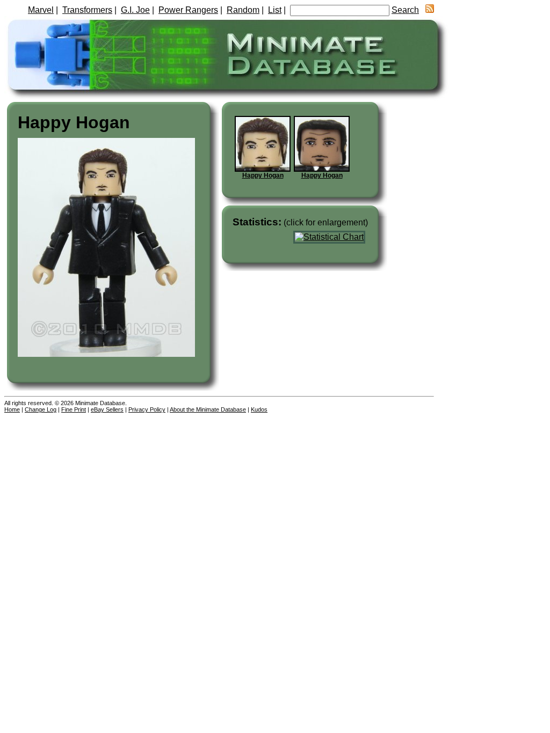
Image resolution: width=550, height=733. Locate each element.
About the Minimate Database (208, 409)
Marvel (41, 9)
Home (12, 409)
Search (405, 9)
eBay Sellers (107, 409)
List (274, 9)
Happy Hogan (263, 175)
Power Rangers (188, 9)
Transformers (87, 9)
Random (243, 9)
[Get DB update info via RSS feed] (429, 9)
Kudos (259, 409)
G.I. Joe (135, 9)
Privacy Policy (146, 409)
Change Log (40, 409)
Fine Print (73, 409)
